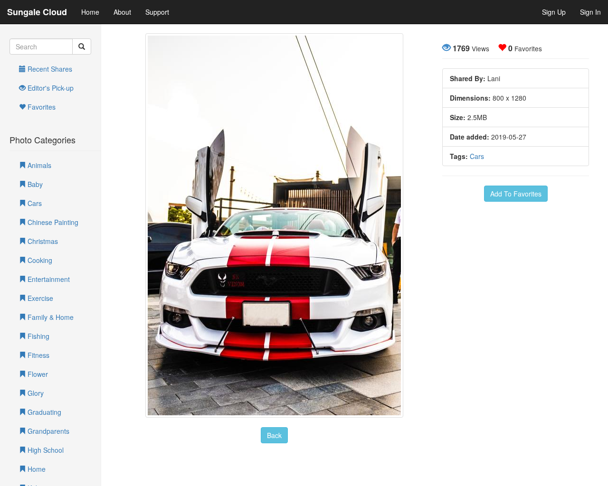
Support (157, 12)
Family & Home (50, 317)
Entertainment (48, 279)
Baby (34, 184)
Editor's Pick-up (50, 88)
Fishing (37, 336)
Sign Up (554, 12)
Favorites (41, 107)
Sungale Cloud (37, 12)
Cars (34, 203)
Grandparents (47, 431)
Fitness (37, 355)
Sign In (590, 12)
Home (90, 12)
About (122, 12)
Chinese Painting (52, 222)
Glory (35, 393)
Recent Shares (49, 69)
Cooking (39, 260)
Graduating (43, 412)
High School (45, 450)
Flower (37, 374)
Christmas (42, 241)
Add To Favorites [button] (516, 193)
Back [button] (274, 435)
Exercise (39, 298)
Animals (38, 165)
